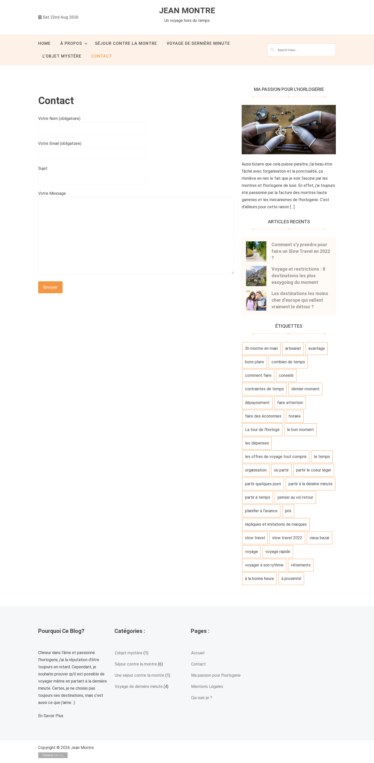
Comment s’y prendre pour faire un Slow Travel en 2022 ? (300, 251)
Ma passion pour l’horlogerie (216, 675)
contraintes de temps (264, 388)
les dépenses (257, 443)
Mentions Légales (207, 686)
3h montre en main (261, 348)
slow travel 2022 (287, 537)
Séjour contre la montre (126, 43)
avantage (316, 348)
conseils (286, 375)
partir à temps (257, 497)
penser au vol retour (295, 497)
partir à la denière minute (311, 483)
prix (288, 510)
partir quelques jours (263, 483)
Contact (101, 56)
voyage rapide (277, 551)
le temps (322, 456)
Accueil (197, 652)
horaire (295, 416)
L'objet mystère (128, 652)
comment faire (258, 375)
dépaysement (257, 402)
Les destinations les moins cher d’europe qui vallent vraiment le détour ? (299, 300)
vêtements (301, 565)
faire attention (290, 402)
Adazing (59, 755)
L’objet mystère (61, 56)
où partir (281, 470)
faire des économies (263, 416)
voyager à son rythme (264, 565)
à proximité (291, 578)
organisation (256, 470)
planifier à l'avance (261, 510)
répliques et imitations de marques (276, 524)
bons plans (254, 361)
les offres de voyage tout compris (276, 456)
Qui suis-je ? (201, 697)
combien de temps (288, 361)
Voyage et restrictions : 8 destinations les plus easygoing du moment (298, 275)
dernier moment (305, 388)
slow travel (255, 537)
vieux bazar (319, 537)
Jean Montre (187, 10)
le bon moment (300, 429)
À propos (71, 43)
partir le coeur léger (313, 470)
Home (44, 43)
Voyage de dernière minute (198, 43)
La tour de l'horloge (262, 429)
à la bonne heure (259, 578)
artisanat (293, 348)
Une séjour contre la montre (139, 675)
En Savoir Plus (50, 715)
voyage (251, 551)
